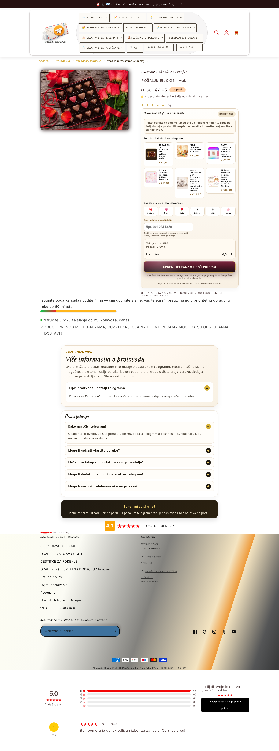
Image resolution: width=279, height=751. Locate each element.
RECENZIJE (147, 577)
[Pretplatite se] (114, 631)
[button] (94, 17)
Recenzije (47, 592)
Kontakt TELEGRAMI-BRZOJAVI (161, 571)
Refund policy (51, 577)
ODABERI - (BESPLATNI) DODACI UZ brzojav (75, 569)
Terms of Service (153, 556)
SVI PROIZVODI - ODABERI (60, 546)
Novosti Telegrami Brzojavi (61, 600)
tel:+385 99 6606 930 (57, 608)
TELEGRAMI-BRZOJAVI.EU (119, 668)
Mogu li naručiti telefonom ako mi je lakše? (103, 486)
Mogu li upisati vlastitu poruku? (94, 450)
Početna (44, 61)
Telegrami (63, 61)
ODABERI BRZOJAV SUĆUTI (61, 554)
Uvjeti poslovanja (54, 585)
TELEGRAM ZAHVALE (88, 61)
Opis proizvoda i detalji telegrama (97, 388)
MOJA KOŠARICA (149, 544)
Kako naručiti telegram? (87, 426)
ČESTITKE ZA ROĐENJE (59, 561)
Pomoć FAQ (146, 562)
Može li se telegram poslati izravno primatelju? (106, 462)
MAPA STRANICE (149, 581)
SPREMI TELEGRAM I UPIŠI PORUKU (189, 267)
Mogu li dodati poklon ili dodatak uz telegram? (105, 474)
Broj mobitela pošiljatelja (158, 220)
